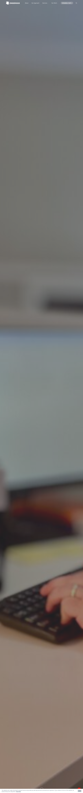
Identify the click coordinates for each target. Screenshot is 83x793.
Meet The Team (41, 408)
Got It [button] (80, 790)
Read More (18, 791)
